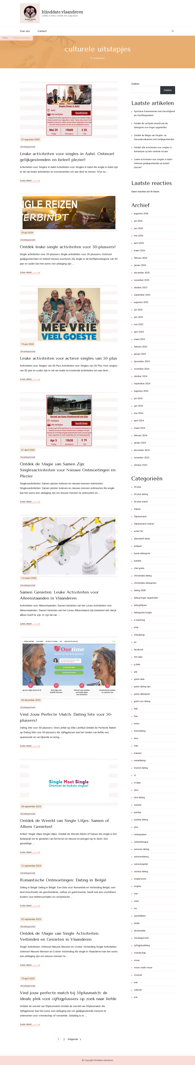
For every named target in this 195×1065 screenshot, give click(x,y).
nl (135, 775)
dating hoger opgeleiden (146, 598)
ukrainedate (140, 930)
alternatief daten (142, 538)
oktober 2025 (140, 287)
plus (136, 827)
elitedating (139, 635)
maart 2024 (139, 428)
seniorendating (141, 856)
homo (136, 723)
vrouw (137, 960)
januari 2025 (140, 354)
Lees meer (26, 180)
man (136, 745)
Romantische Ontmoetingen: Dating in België (63, 880)
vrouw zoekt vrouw (143, 967)
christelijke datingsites (145, 583)
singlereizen (140, 879)
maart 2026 (139, 250)
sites (136, 901)
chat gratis (139, 568)
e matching (139, 620)
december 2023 (142, 450)
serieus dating (141, 871)
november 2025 (141, 280)
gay (135, 671)
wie (136, 997)
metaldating (140, 760)
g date (137, 664)
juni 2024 (138, 406)
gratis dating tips (142, 686)
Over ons (25, 31)
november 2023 (141, 457)
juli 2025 (138, 309)
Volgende (73, 1039)
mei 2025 (138, 324)
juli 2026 (138, 221)
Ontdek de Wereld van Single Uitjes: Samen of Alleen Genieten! (64, 823)
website (138, 990)
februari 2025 (140, 346)
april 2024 (139, 420)
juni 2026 (138, 228)
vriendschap (140, 953)
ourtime (138, 805)
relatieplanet (140, 834)
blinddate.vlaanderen (62, 11)
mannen (138, 753)
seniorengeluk (141, 864)
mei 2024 (138, 413)
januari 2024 (140, 442)
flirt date (138, 657)
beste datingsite (142, 553)
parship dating (141, 819)
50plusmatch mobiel (144, 524)
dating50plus (140, 605)
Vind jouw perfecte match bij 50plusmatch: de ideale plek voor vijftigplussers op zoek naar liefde (68, 995)
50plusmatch (140, 516)
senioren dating (141, 849)
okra (136, 790)
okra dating (139, 797)
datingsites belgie (143, 612)
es (135, 642)
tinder (137, 923)
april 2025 (139, 332)
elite (136, 627)
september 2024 (142, 383)
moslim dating (141, 768)
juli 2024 (138, 398)
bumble (137, 561)
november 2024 (141, 369)
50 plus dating (141, 494)
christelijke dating (143, 575)
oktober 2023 (140, 465)
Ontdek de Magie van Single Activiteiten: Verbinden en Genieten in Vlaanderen (59, 936)
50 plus (137, 487)
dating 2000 (140, 590)
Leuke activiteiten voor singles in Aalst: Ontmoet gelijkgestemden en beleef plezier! (67, 156)
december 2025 (142, 272)
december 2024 (142, 361)
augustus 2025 (141, 302)
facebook (138, 649)
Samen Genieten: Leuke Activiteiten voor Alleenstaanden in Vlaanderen (59, 595)
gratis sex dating (142, 701)
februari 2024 (140, 435)
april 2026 (139, 243)
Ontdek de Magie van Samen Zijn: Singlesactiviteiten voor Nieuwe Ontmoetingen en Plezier (68, 470)
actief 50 (138, 531)
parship (137, 812)
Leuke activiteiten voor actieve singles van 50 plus (68, 358)
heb (136, 708)
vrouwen (138, 975)
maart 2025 (139, 339)
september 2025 (142, 295)
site (136, 893)
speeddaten (140, 916)
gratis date (139, 679)
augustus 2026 (141, 213)
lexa (136, 738)
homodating (140, 731)
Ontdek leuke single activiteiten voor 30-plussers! (68, 246)
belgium (138, 546)
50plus (137, 509)
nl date (137, 783)
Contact (42, 31)
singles (137, 886)
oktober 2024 (140, 376)
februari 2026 (140, 258)
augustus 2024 (141, 391)
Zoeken (135, 83)
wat (136, 982)
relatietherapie (141, 842)
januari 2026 (140, 265)
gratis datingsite (142, 694)
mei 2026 (138, 235)
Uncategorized (27, 146)
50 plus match (141, 501)
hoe (136, 716)
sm (135, 908)
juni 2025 (138, 317)
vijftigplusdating (142, 945)
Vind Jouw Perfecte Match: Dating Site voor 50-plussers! (66, 717)
